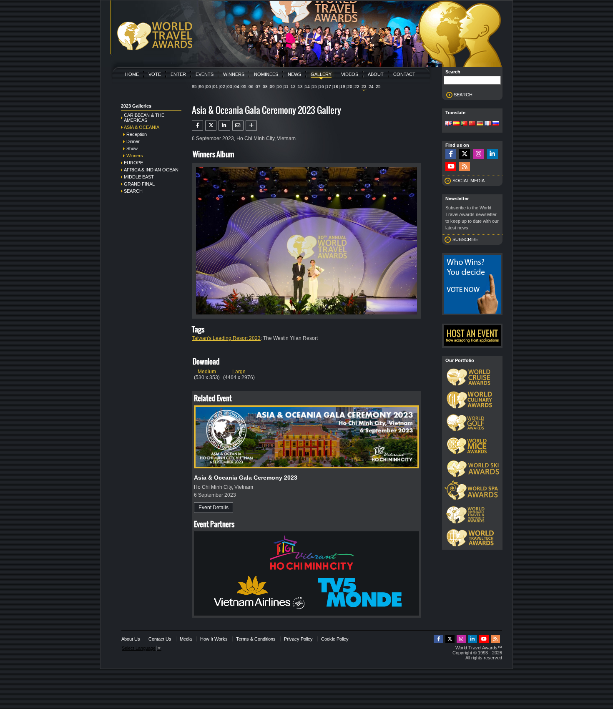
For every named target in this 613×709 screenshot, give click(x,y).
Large (239, 372)
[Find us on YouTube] (450, 166)
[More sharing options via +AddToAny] (251, 125)
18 (335, 86)
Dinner (133, 141)
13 (300, 86)
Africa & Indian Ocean (151, 169)
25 (378, 86)
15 (314, 86)
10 (279, 86)
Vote (154, 74)
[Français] (488, 124)
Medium (207, 372)
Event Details (213, 507)
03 (229, 86)
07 (258, 86)
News (294, 74)
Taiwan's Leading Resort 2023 (226, 338)
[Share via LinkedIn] (224, 125)
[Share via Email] (238, 125)
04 (236, 86)
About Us (130, 638)
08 (265, 86)
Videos (349, 74)
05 (243, 86)
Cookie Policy (335, 638)
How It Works (214, 638)
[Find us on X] (464, 154)
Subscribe (465, 239)
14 (307, 86)
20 (349, 86)
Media (186, 638)
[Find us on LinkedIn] (492, 154)
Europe (133, 162)
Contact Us (159, 638)
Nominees (266, 74)
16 (321, 86)
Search (133, 191)
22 (356, 86)
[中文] (472, 124)
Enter (178, 74)
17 (328, 86)
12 (293, 86)
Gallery (321, 74)
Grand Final (139, 183)
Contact (404, 74)
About (376, 74)
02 (222, 86)
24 (371, 86)
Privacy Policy (298, 638)
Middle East (139, 176)
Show (132, 148)
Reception (136, 134)
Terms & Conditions (256, 638)
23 (364, 86)
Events (205, 74)
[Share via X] (211, 125)
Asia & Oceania (141, 127)
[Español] (456, 124)
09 (272, 86)
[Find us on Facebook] (450, 154)
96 (201, 86)
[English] (448, 124)
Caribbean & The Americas (144, 118)
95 (194, 86)
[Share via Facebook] (197, 125)
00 (208, 86)
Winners (233, 74)
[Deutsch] (480, 124)
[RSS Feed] (464, 166)
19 (342, 86)
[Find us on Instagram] (478, 154)
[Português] (464, 124)
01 (215, 86)
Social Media (468, 180)
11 (286, 86)
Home (132, 74)
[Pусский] (495, 124)
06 (251, 86)
